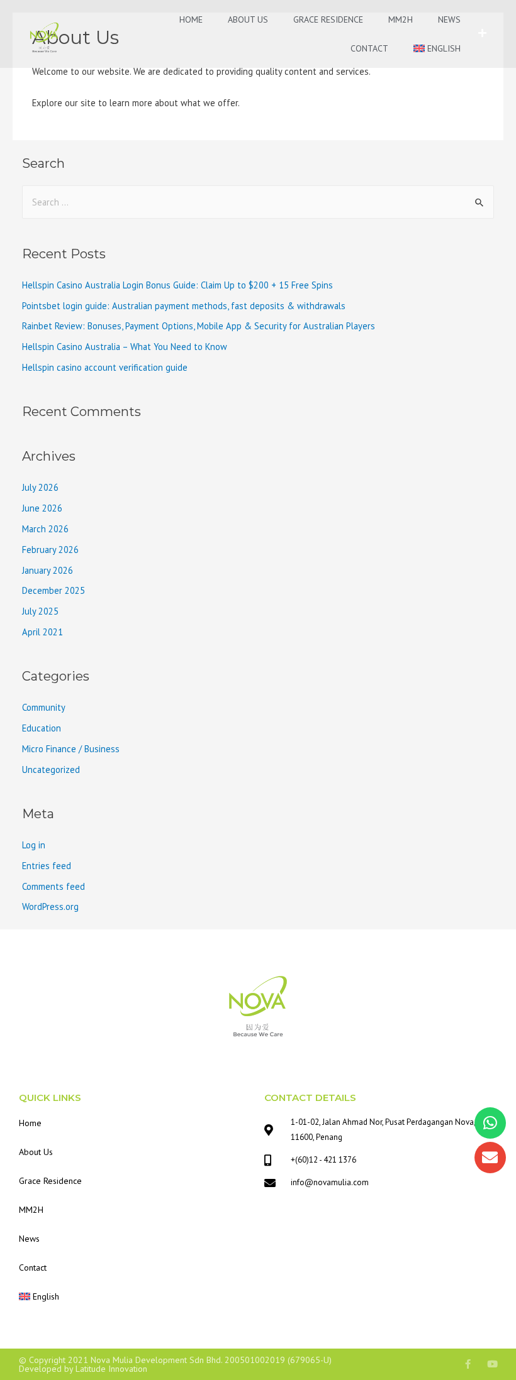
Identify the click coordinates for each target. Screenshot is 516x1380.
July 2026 (40, 487)
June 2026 (42, 508)
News (449, 19)
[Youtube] (492, 1364)
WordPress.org (50, 906)
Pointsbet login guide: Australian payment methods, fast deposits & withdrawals (183, 306)
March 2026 (45, 529)
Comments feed (53, 886)
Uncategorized (51, 769)
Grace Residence (328, 19)
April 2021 (42, 632)
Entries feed (46, 866)
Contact (369, 48)
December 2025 (53, 590)
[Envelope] (490, 1157)
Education (41, 728)
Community (43, 707)
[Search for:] (258, 202)
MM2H (400, 19)
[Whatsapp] (490, 1123)
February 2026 (50, 550)
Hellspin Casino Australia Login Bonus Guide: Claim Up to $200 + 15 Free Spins (177, 285)
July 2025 (40, 611)
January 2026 (47, 570)
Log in (33, 845)
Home (191, 19)
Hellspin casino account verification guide (105, 367)
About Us (248, 19)
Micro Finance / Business (71, 749)
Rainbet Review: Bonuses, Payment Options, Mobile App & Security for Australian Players (198, 326)
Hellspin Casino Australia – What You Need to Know (124, 347)
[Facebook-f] (468, 1364)
